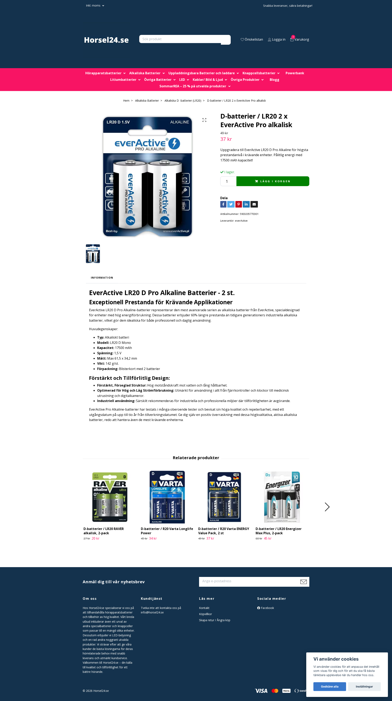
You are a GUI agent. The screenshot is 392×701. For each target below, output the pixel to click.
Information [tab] (102, 277)
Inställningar (364, 686)
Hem (126, 100)
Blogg (274, 79)
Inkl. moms (93, 5)
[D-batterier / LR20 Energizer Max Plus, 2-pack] (282, 497)
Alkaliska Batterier (144, 73)
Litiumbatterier (123, 79)
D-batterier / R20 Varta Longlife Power (167, 531)
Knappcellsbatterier (259, 73)
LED (182, 79)
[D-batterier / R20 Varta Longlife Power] (167, 497)
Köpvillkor (205, 614)
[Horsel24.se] (106, 40)
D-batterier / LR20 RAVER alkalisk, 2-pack (104, 531)
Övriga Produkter (245, 79)
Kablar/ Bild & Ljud (208, 79)
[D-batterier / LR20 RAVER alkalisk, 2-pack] (110, 497)
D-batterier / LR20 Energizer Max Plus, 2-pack (279, 531)
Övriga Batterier (158, 79)
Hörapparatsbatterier (103, 73)
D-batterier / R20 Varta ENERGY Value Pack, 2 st (223, 531)
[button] (327, 506)
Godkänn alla (330, 686)
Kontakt (204, 608)
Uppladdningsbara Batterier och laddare (201, 73)
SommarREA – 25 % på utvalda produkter (192, 86)
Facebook (267, 608)
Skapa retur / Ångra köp (214, 620)
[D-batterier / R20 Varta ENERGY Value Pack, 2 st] (224, 497)
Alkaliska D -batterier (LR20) (183, 100)
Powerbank (295, 73)
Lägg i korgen (275, 181)
